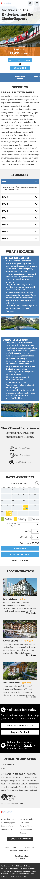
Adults (28, 531)
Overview (20, 76)
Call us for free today (20, 60)
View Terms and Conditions (12, 803)
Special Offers (6, 830)
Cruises (23, 833)
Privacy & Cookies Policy (19, 850)
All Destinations (7, 819)
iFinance (21, 858)
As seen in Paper (7, 826)
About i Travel (10, 847)
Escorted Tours (26, 826)
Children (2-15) (25, 537)
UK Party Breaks (26, 819)
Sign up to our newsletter (20, 839)
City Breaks (24, 823)
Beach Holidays (26, 830)
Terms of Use (29, 847)
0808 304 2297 (26, 725)
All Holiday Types (8, 823)
